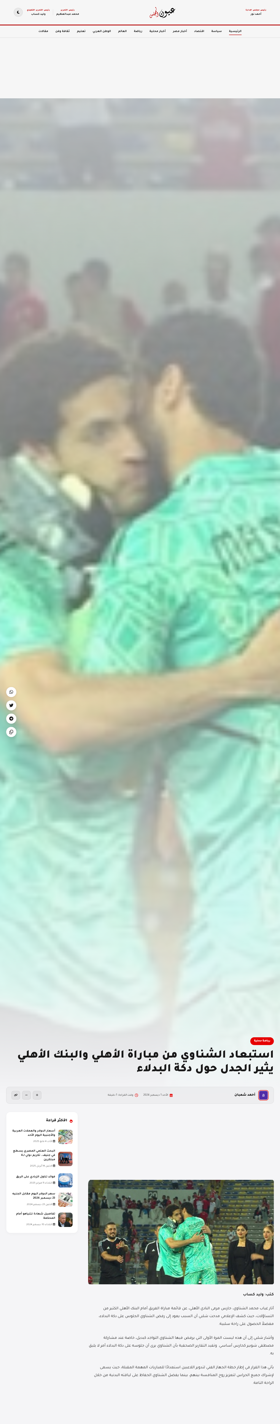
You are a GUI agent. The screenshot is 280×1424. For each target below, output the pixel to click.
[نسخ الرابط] (15, 1095)
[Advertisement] (157, 65)
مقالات (43, 31)
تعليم (81, 31)
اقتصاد (199, 31)
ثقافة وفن (62, 31)
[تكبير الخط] (37, 1095)
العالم (122, 31)
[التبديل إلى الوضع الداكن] (18, 12)
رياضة (138, 31)
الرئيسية (235, 31)
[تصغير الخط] (26, 1095)
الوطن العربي (102, 31)
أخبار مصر (180, 31)
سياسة (216, 31)
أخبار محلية (157, 31)
